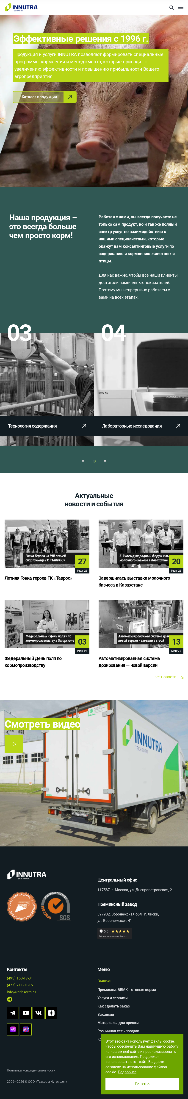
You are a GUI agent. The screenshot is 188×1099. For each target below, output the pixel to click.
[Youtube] (25, 1013)
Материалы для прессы (118, 1023)
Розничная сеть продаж (118, 1031)
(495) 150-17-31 (20, 978)
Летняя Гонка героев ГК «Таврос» (38, 578)
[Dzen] (51, 1013)
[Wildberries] (13, 1029)
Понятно (142, 1084)
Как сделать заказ (113, 1006)
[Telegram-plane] (13, 1013)
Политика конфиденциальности (31, 1070)
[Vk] (38, 1013)
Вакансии (105, 1014)
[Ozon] (25, 1029)
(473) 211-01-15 (20, 985)
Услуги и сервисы (112, 998)
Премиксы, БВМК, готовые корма (126, 990)
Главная (104, 980)
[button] (83, 461)
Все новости (166, 677)
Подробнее (127, 1072)
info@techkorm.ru (21, 992)
